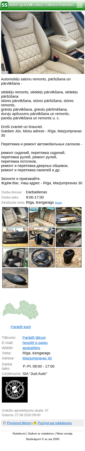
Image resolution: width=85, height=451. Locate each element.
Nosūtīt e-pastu (35, 343)
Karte (58, 202)
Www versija (64, 433)
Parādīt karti (21, 327)
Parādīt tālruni (34, 338)
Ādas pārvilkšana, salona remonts (41, 5)
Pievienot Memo (19, 423)
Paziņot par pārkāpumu (55, 423)
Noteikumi (19, 433)
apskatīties (31, 348)
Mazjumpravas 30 (37, 358)
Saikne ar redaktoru (41, 433)
